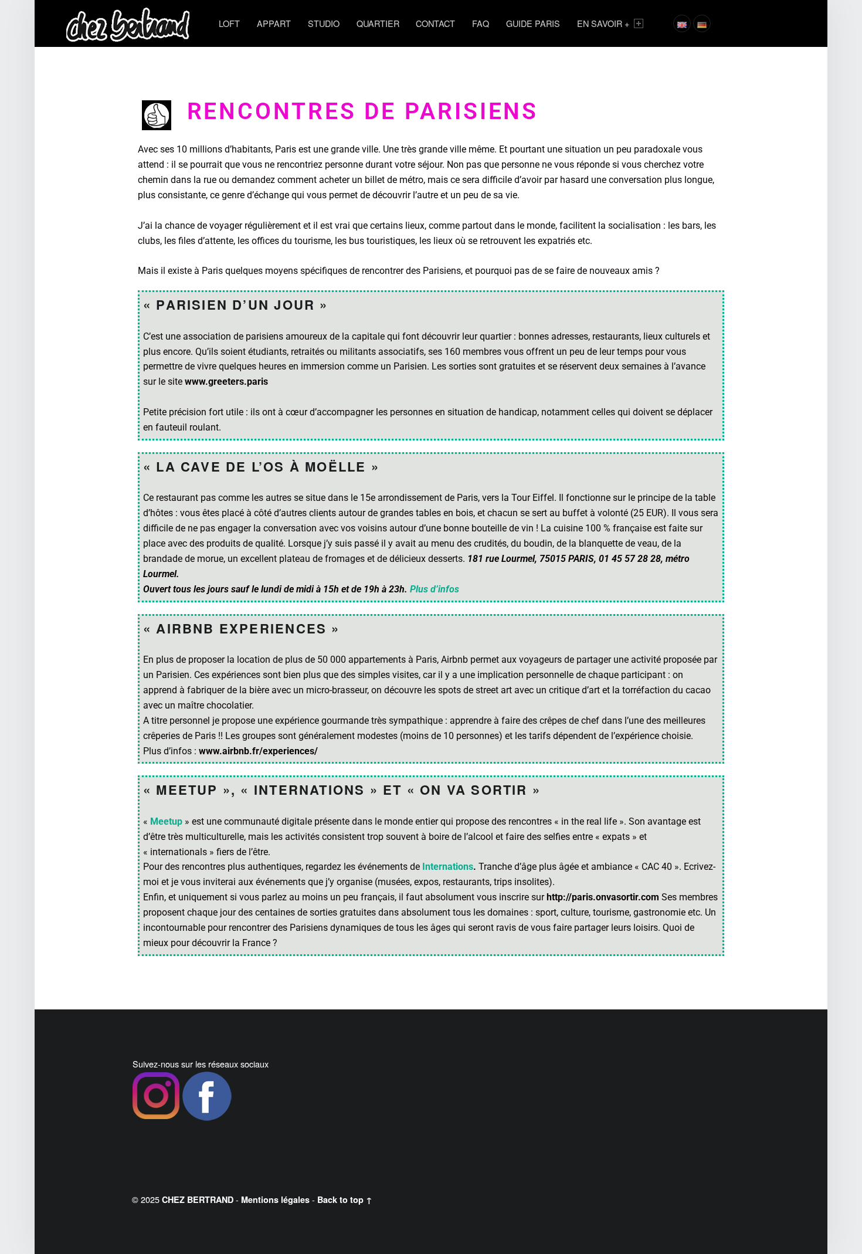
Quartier (378, 23)
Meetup (166, 821)
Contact (435, 23)
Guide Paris (533, 23)
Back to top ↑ (344, 1199)
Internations (447, 866)
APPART (274, 23)
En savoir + (603, 23)
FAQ (480, 23)
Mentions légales (275, 1199)
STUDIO (324, 23)
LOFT (229, 23)
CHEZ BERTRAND (197, 1199)
